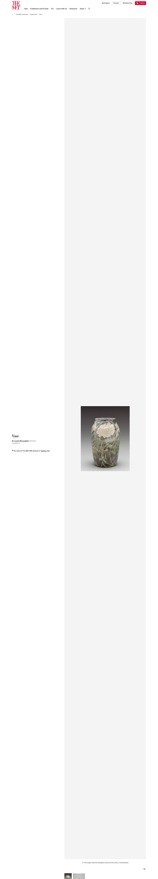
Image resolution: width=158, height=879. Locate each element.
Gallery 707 (45, 451)
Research (73, 9)
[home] (13, 14)
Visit (26, 9)
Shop (82, 9)
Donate (116, 3)
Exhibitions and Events (39, 9)
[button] (144, 869)
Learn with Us (61, 9)
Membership (127, 3)
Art (52, 9)
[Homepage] (16, 5)
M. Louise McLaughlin (20, 441)
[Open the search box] (89, 9)
